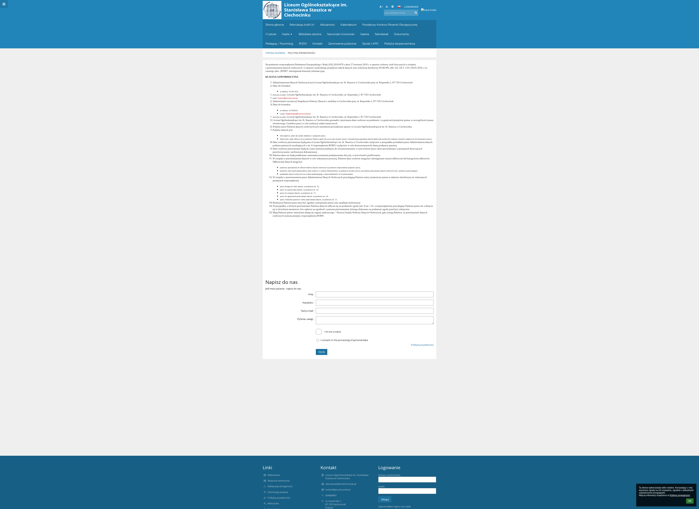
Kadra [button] (285, 34)
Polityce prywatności (680, 495)
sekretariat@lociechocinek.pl (340, 484)
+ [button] (382, 6)
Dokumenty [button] (401, 34)
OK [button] (689, 501)
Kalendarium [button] (349, 24)
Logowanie (411, 6)
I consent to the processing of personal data (344, 340)
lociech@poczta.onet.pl (337, 489)
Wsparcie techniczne (279, 480)
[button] (392, 6)
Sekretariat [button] (381, 34)
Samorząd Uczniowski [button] (340, 34)
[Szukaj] (416, 12)
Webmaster (274, 475)
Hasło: (381, 486)
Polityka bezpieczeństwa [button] (399, 43)
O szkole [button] (271, 34)
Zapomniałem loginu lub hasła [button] (394, 506)
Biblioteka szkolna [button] (310, 34)
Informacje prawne (278, 492)
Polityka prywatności (301, 53)
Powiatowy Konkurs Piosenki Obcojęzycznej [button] (389, 24)
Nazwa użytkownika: (389, 475)
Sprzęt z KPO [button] (370, 43)
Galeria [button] (364, 34)
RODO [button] (303, 43)
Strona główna (275, 53)
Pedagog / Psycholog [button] (279, 43)
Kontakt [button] (317, 43)
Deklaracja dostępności (280, 486)
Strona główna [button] (275, 24)
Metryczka (273, 503)
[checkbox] (319, 331)
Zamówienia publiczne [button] (342, 43)
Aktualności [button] (327, 24)
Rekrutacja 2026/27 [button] (302, 24)
